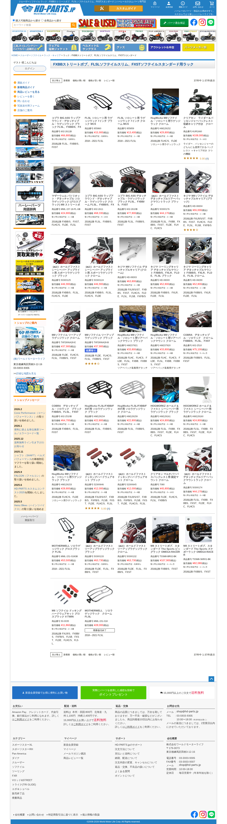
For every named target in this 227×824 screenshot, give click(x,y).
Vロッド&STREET (22, 780)
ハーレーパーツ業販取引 (29, 518)
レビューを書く (26, 96)
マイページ (70, 738)
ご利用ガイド (22, 719)
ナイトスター (53, 36)
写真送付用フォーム (28, 105)
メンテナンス (29, 47)
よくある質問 (122, 771)
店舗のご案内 (24, 110)
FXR (14, 775)
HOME (15, 55)
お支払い (18, 706)
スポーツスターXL (22, 744)
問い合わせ (23, 101)
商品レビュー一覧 (73, 758)
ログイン (30, 68)
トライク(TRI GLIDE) (139, 36)
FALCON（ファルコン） (27, 475)
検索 (73, 25)
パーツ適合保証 (176, 22)
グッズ (130, 47)
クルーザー (18, 762)
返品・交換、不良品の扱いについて (135, 766)
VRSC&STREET (190, 36)
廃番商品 (17, 797)
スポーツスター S (36, 36)
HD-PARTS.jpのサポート (128, 744)
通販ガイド (23, 82)
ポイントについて (125, 775)
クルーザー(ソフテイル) (71, 36)
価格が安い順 (94, 80)
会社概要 (172, 738)
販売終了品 (18, 793)
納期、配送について (126, 758)
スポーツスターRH (22, 749)
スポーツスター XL (19, 36)
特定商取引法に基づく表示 (63, 814)
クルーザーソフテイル (30, 55)
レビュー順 (109, 80)
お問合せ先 (173, 706)
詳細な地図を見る (26, 373)
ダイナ (122, 36)
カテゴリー (19, 738)
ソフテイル (105, 36)
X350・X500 (173, 36)
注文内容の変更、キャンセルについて (136, 762)
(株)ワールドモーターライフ (29, 358)
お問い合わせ (36, 814)
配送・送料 (70, 706)
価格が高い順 (79, 80)
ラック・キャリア (52, 55)
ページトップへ (211, 679)
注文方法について (125, 749)
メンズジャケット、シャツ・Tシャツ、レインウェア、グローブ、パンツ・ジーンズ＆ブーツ (63, 47)
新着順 (66, 80)
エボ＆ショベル (20, 789)
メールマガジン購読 (74, 753)
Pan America (156, 36)
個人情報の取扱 (91, 814)
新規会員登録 (70, 744)
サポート (121, 738)
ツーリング (88, 36)
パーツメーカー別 (198, 47)
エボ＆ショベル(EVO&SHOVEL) (208, 36)
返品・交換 (122, 706)
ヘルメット (96, 47)
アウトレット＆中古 (164, 47)
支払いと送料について (127, 753)
